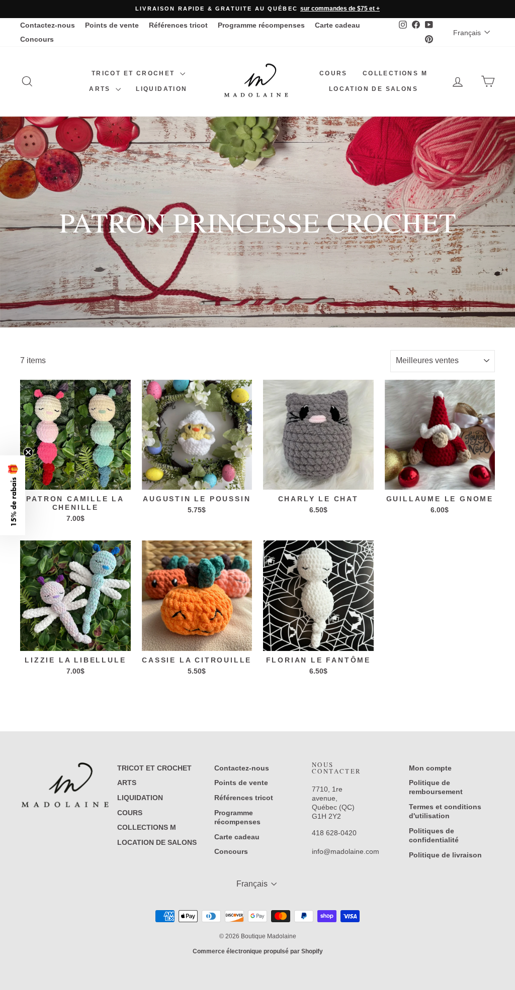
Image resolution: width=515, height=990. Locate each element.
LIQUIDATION (161, 88)
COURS (333, 73)
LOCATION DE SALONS (373, 88)
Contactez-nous (47, 25)
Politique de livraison (445, 855)
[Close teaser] (28, 452)
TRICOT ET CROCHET (135, 73)
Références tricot (178, 25)
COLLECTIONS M (395, 73)
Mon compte (430, 768)
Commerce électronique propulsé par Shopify (258, 951)
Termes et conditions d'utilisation (445, 811)
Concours (37, 39)
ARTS (101, 88)
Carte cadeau (337, 25)
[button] (12, 495)
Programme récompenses (261, 25)
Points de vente (112, 25)
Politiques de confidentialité (434, 835)
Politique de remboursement (436, 787)
